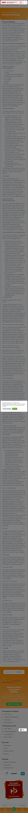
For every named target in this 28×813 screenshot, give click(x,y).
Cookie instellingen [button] (7, 408)
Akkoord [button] (14, 408)
